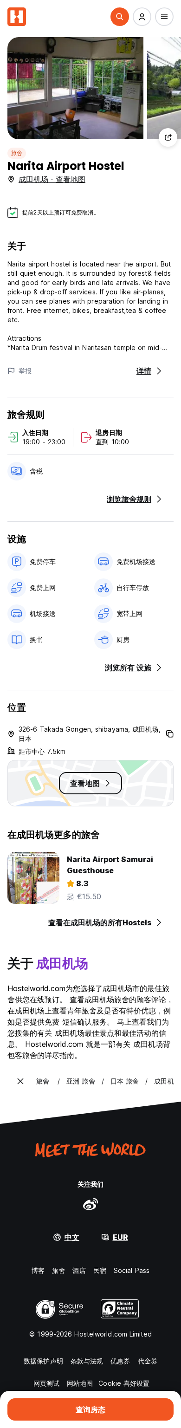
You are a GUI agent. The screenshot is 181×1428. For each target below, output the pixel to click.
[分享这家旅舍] (168, 137)
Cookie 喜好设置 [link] (123, 1383)
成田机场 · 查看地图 (52, 179)
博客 (38, 1270)
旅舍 (16, 152)
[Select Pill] (119, 16)
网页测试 (46, 1383)
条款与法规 (87, 1361)
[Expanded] (20, 1081)
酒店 (78, 1270)
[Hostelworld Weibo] (90, 1203)
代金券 (147, 1361)
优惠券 (120, 1361)
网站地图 (80, 1383)
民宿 (99, 1270)
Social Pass (131, 1270)
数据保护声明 (43, 1361)
